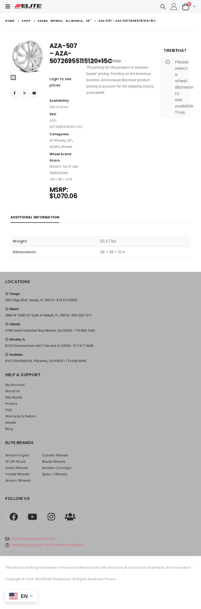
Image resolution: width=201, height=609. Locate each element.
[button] (9, 6)
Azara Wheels (16, 468)
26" (69, 140)
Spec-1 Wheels (54, 474)
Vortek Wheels (17, 474)
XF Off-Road (15, 461)
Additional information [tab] (34, 217)
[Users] (70, 516)
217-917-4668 (83, 346)
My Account (15, 384)
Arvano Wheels (18, 480)
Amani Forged (17, 455)
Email (34, 93)
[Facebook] (13, 516)
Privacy (11, 403)
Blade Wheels (53, 461)
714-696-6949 (76, 361)
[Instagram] (51, 516)
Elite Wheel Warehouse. (53, 579)
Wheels (66, 146)
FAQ (8, 410)
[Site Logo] (28, 6)
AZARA (54, 146)
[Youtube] (32, 516)
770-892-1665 (85, 330)
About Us (12, 391)
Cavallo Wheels (55, 455)
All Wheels (57, 140)
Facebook (14, 93)
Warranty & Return (20, 416)
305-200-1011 (81, 315)
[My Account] (174, 6)
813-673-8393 (67, 300)
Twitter (24, 93)
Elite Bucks (13, 397)
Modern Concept (56, 468)
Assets (10, 422)
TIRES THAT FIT (175, 50)
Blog (9, 429)
